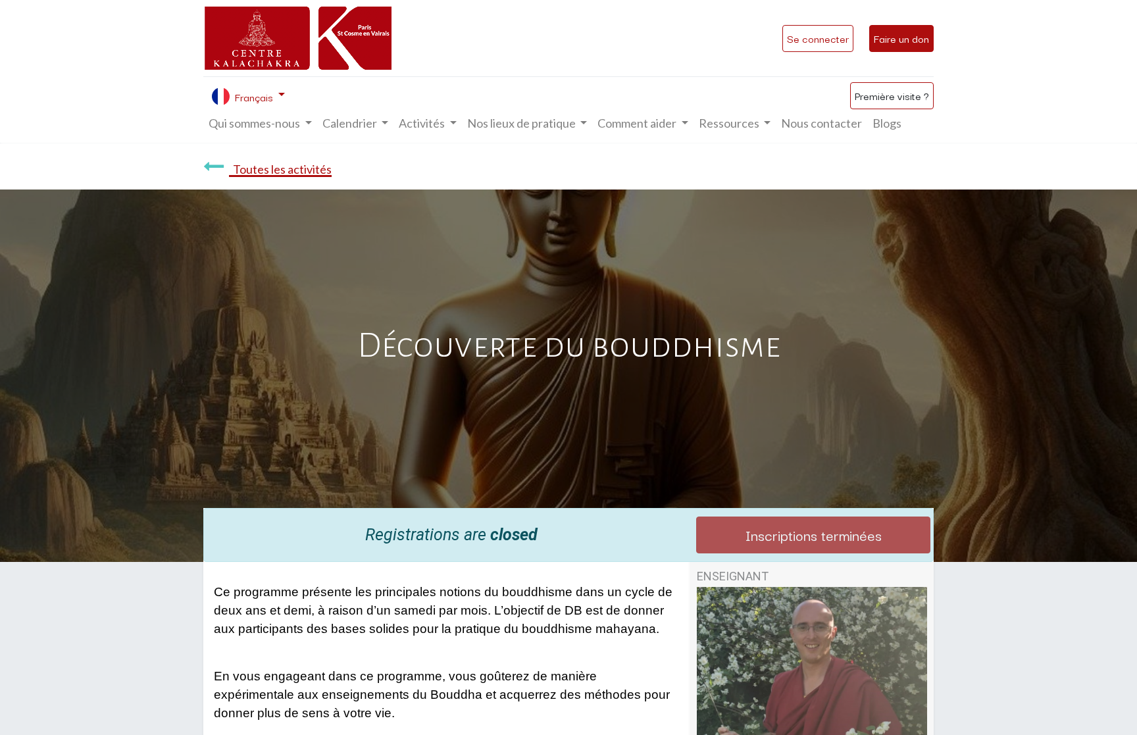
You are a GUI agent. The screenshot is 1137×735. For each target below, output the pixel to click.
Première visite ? (892, 95)
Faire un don (901, 38)
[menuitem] (821, 123)
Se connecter (818, 38)
